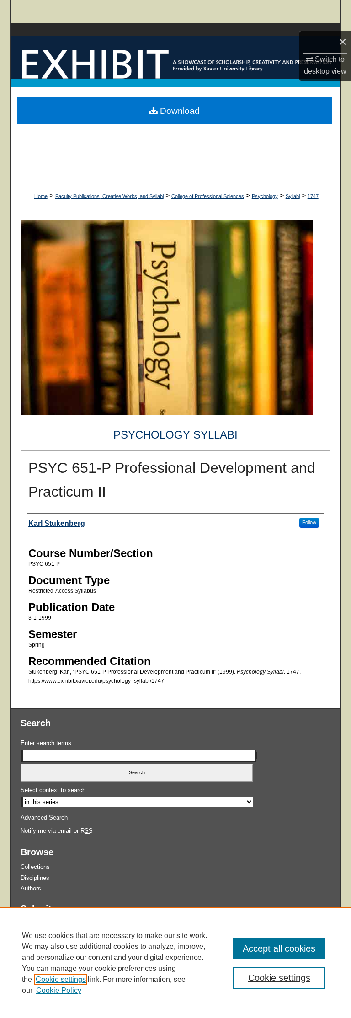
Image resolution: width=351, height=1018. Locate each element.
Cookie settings (61, 979)
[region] (175, 962)
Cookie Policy (58, 990)
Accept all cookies (279, 948)
